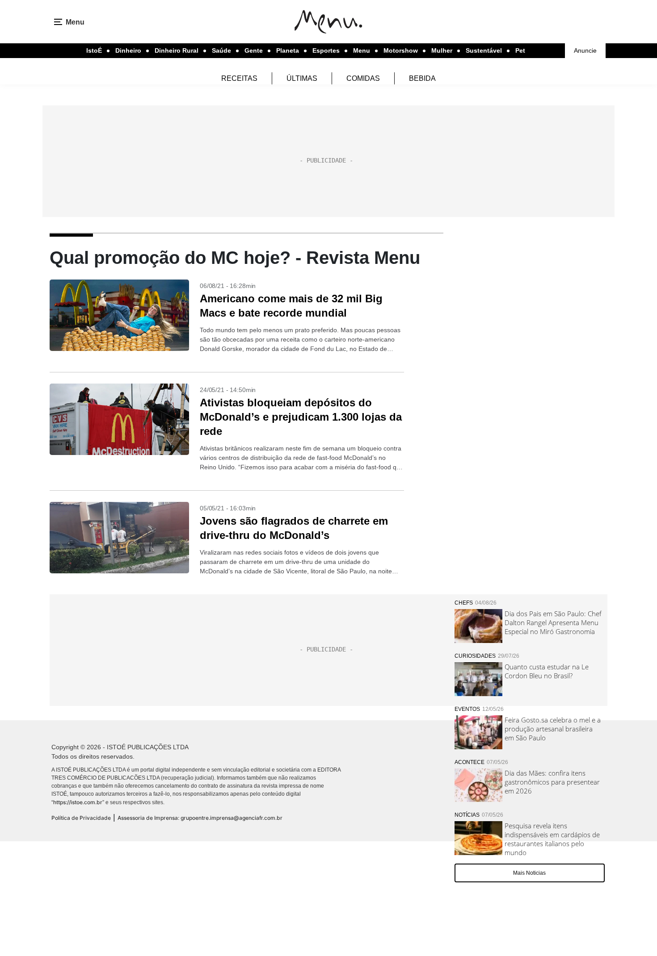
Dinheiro (128, 50)
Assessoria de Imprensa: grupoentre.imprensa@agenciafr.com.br (200, 817)
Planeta (287, 50)
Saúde (221, 50)
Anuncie (585, 50)
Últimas (301, 78)
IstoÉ (94, 50)
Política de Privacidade (81, 817)
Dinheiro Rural (176, 50)
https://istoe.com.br (77, 802)
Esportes (326, 50)
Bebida (422, 78)
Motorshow (400, 50)
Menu (361, 50)
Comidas (363, 78)
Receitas (239, 78)
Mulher (441, 50)
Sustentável (484, 50)
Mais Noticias (529, 873)
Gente (253, 50)
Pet (520, 50)
